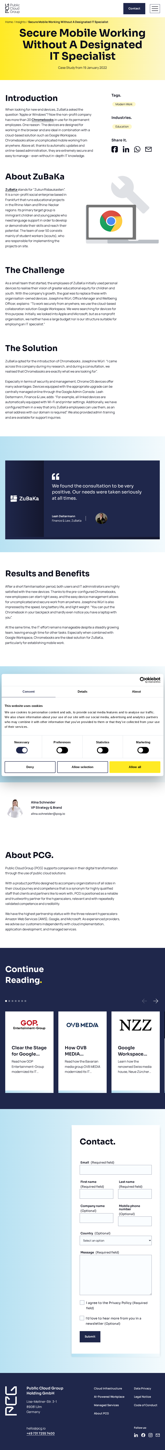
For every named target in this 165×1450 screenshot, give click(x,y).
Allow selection (83, 767)
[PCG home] (12, 8)
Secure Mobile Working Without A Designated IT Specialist (68, 22)
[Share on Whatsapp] (137, 149)
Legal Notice (142, 1397)
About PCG (101, 1413)
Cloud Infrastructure (108, 1388)
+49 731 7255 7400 (41, 1433)
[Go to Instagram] (150, 1435)
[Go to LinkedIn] (136, 1435)
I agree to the (109, 1303)
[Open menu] (155, 8)
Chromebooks (43, 119)
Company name (92, 1206)
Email (84, 1162)
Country (86, 1233)
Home (9, 22)
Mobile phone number (129, 1207)
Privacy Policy (120, 1303)
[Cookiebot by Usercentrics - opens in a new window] (142, 680)
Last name (126, 1182)
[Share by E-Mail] (148, 149)
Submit (90, 1336)
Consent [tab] (29, 691)
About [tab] (136, 691)
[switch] (62, 750)
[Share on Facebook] (114, 149)
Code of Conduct (145, 1405)
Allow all (135, 767)
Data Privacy (142, 1388)
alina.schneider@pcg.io (48, 814)
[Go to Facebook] (143, 1435)
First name (88, 1182)
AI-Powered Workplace (109, 1397)
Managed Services (106, 1405)
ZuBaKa (11, 189)
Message (87, 1252)
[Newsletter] (158, 1435)
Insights (20, 22)
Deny (30, 767)
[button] (144, 1001)
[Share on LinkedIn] (126, 149)
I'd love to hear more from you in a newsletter (113, 1321)
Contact (134, 8)
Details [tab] (83, 691)
